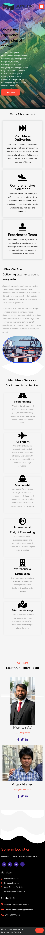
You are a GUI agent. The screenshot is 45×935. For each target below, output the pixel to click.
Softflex (17, 932)
